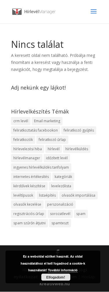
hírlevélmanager (26, 157)
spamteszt (60, 223)
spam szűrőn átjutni (29, 223)
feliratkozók (23, 139)
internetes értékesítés (31, 176)
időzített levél (57, 157)
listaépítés (47, 195)
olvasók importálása (78, 195)
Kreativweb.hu (55, 283)
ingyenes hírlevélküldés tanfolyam (41, 167)
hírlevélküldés (76, 148)
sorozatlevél (60, 213)
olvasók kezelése (27, 204)
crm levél (20, 120)
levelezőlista (61, 185)
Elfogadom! (55, 277)
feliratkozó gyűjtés (79, 130)
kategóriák (63, 176)
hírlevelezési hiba (27, 148)
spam (80, 213)
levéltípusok (23, 195)
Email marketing (47, 120)
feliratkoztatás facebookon (35, 130)
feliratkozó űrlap (52, 139)
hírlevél (54, 148)
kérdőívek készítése (29, 185)
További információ (63, 270)
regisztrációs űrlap (28, 213)
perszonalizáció (60, 204)
